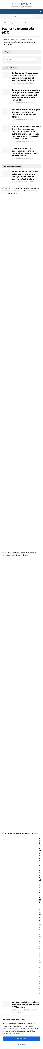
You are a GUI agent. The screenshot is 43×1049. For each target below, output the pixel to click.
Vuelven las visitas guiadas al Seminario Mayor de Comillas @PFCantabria (25, 1004)
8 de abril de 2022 (20, 1010)
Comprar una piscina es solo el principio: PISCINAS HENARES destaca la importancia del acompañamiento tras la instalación (26, 95)
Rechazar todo (22, 1044)
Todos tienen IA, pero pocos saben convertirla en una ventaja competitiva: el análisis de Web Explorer (25, 77)
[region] (21, 1032)
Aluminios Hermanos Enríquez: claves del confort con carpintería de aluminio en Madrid (26, 113)
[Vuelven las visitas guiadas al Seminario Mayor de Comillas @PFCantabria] (6, 1004)
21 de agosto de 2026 (21, 83)
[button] (40, 11)
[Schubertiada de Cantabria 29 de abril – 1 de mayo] (20, 833)
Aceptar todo (21, 1039)
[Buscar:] (21, 16)
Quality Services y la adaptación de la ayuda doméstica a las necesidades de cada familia (25, 152)
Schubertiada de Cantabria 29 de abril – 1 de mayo (40, 877)
